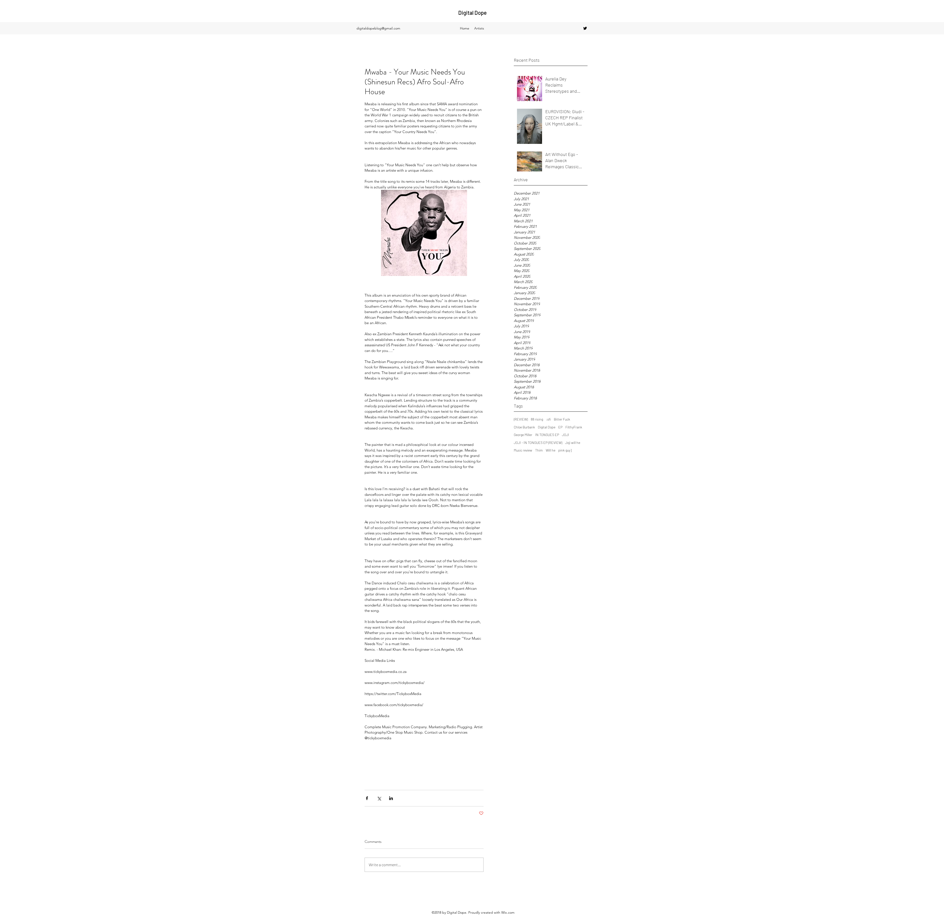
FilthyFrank (573, 427)
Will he (550, 450)
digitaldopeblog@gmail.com (378, 28)
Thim (539, 450)
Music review (523, 450)
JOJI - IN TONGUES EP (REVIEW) (538, 442)
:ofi (548, 419)
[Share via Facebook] (367, 798)
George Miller (523, 435)
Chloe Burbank (524, 427)
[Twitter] (585, 28)
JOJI (565, 435)
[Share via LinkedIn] (391, 798)
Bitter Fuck (562, 419)
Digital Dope (472, 12)
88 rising (537, 419)
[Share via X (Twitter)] (379, 798)
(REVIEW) (521, 419)
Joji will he (572, 442)
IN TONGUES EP (547, 435)
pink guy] (565, 450)
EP (560, 427)
